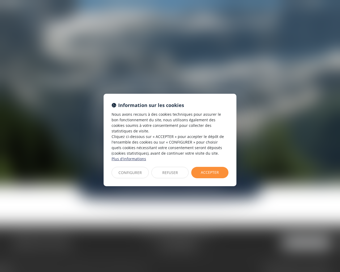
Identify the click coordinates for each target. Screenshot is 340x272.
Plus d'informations (129, 158)
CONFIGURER (130, 172)
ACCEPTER (210, 172)
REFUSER (170, 172)
